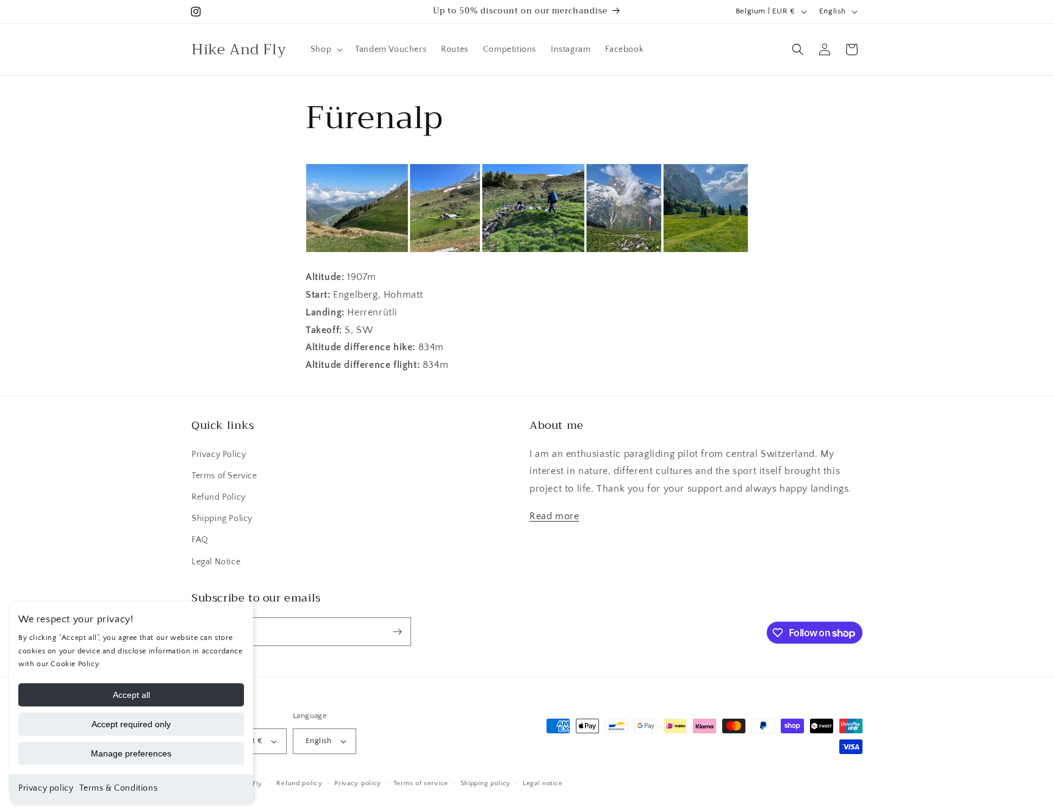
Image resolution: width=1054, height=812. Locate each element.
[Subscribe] (397, 631)
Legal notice (542, 783)
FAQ (200, 540)
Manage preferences (131, 753)
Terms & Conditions (118, 788)
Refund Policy (219, 497)
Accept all (131, 695)
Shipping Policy (222, 518)
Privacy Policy (219, 454)
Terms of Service (224, 476)
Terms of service (420, 783)
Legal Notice (216, 562)
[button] (325, 49)
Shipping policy (486, 783)
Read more (554, 516)
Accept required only (131, 724)
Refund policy (299, 783)
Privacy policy (45, 788)
